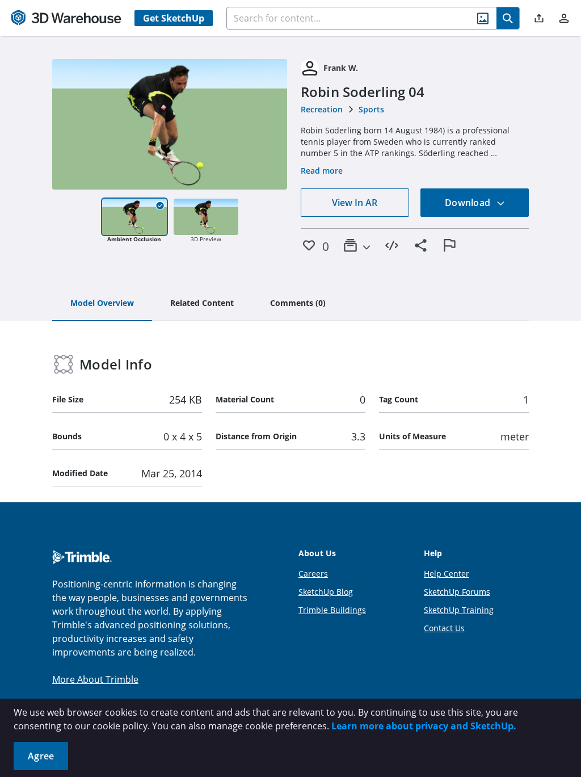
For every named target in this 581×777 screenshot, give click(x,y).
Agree (41, 756)
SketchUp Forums (457, 591)
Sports (371, 109)
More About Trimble (95, 679)
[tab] (102, 303)
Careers (313, 573)
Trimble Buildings (332, 609)
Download (468, 202)
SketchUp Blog (325, 591)
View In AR (354, 202)
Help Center (446, 573)
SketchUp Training (459, 609)
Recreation (322, 109)
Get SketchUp (173, 18)
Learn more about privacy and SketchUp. (423, 726)
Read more (322, 170)
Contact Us (444, 628)
